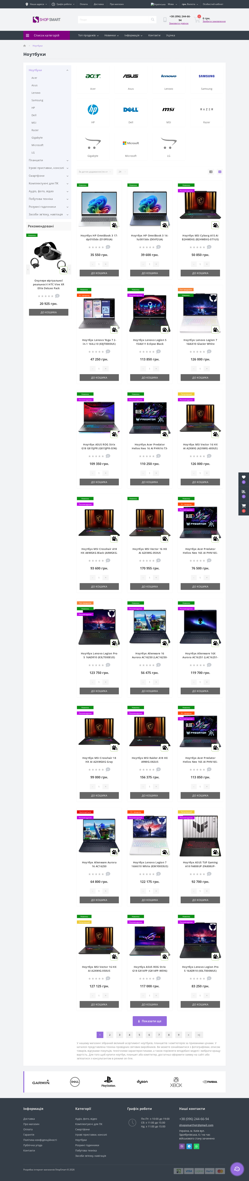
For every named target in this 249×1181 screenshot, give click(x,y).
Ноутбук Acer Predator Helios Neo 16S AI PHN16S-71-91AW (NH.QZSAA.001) (200, 552)
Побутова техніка (41, 199)
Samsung (37, 100)
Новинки (110, 35)
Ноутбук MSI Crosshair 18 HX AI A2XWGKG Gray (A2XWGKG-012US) (99, 761)
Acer (34, 77)
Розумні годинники (42, 206)
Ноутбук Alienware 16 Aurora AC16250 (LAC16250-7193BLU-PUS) (150, 657)
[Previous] (28, 269)
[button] (243, 508)
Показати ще (151, 1021)
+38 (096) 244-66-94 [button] (194, 1119)
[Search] (152, 19)
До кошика (49, 312)
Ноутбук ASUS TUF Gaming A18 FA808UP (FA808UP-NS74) (200, 866)
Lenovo (36, 92)
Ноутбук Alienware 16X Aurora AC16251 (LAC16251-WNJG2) (200, 657)
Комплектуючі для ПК (44, 183)
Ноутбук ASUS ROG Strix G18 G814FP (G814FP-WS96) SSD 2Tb (149, 970)
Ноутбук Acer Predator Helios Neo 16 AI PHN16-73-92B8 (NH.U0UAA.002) (150, 448)
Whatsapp (196, 1146)
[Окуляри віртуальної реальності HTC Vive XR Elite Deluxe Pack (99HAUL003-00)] (48, 256)
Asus (35, 85)
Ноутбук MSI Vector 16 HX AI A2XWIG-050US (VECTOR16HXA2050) (99, 970)
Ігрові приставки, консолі (46, 168)
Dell (34, 115)
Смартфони (37, 175)
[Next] (69, 269)
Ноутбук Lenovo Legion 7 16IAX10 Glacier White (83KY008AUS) (200, 343)
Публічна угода (32, 1145)
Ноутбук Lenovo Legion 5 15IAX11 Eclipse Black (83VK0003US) (150, 343)
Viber (182, 1146)
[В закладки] (65, 235)
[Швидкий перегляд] (65, 247)
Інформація (131, 35)
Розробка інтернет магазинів (39, 1169)
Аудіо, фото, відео (41, 191)
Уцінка (170, 35)
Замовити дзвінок (178, 23)
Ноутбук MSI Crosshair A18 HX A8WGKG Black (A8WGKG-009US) (99, 552)
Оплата (84, 4)
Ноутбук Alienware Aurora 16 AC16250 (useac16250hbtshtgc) (99, 866)
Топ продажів (87, 35)
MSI (34, 122)
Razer (35, 130)
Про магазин (117, 4)
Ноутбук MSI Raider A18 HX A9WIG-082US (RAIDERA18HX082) (150, 761)
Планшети (36, 160)
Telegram (189, 1146)
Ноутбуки (35, 70)
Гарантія (28, 1134)
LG (33, 152)
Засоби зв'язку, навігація (46, 214)
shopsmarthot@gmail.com (196, 1125)
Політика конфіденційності (40, 1140)
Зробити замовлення (214, 21)
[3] (99, 209)
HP (33, 107)
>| (199, 1034)
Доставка (99, 4)
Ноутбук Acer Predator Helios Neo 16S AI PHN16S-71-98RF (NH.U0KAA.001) (200, 761)
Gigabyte (37, 137)
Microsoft (38, 145)
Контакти (154, 35)
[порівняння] (65, 241)
